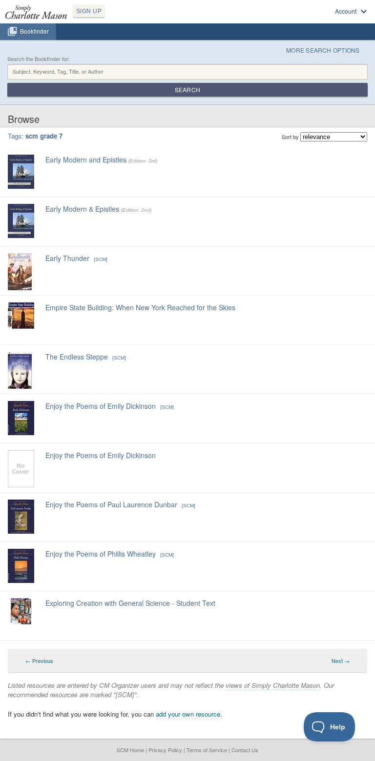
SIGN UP (89, 11)
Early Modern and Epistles (85, 159)
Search (187, 89)
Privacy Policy (165, 750)
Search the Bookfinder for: (38, 58)
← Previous (39, 660)
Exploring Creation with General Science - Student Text (130, 603)
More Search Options (323, 50)
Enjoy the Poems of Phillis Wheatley (100, 554)
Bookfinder (34, 31)
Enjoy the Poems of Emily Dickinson (100, 406)
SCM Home (130, 750)
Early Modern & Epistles (82, 209)
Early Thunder (67, 258)
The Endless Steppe (76, 356)
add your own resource (188, 714)
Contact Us (244, 750)
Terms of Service (207, 750)
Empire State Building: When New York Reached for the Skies (140, 307)
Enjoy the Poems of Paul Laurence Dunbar (111, 504)
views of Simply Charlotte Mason (273, 685)
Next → (341, 660)
